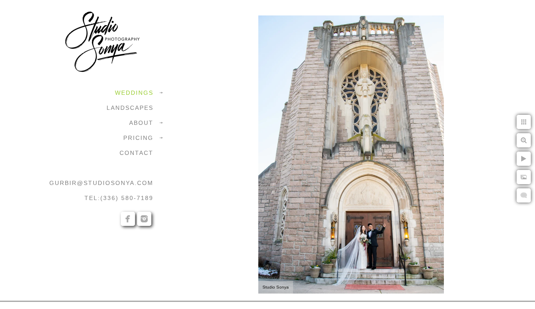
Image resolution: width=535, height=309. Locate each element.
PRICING (138, 137)
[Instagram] (144, 219)
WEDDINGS (134, 92)
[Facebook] (128, 219)
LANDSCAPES (130, 107)
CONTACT (136, 152)
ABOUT (141, 122)
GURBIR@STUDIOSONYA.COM (101, 183)
